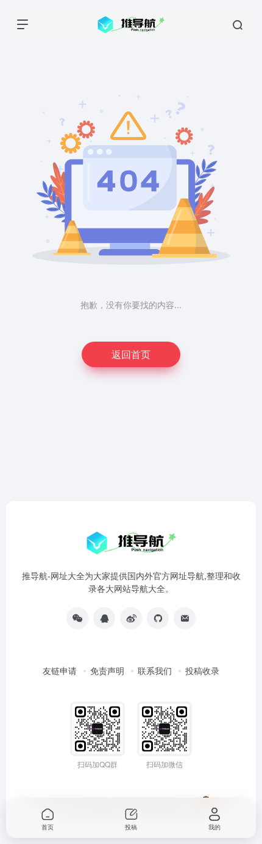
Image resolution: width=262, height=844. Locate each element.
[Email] (185, 618)
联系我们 (155, 670)
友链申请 (60, 670)
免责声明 (107, 670)
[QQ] (104, 618)
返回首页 (131, 354)
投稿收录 (202, 670)
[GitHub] (158, 618)
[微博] (131, 618)
